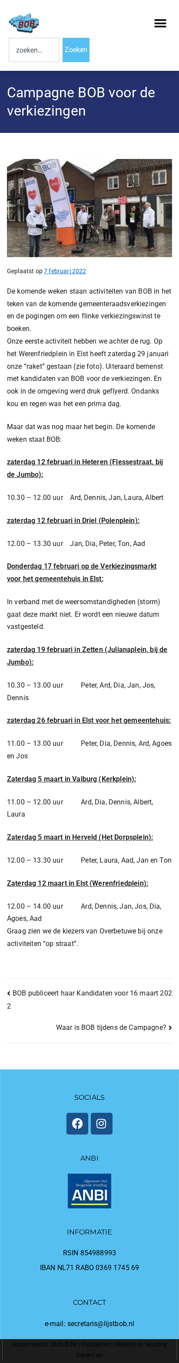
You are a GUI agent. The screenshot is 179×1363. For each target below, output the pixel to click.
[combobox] (34, 50)
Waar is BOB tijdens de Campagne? (111, 1027)
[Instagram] (102, 1124)
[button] (160, 23)
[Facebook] (77, 1124)
